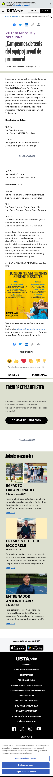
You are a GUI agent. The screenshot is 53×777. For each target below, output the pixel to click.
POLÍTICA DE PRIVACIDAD (26, 706)
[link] (14, 25)
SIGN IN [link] (45, 10)
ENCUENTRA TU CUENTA (26, 711)
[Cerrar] (49, 742)
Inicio (7, 16)
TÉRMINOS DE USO (26, 680)
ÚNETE (33, 10)
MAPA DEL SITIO (26, 695)
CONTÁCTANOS (26, 675)
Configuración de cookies (25, 758)
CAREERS (27, 664)
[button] (50, 4)
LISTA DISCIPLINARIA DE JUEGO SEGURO (27, 690)
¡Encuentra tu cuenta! (21, 5)
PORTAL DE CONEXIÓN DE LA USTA (26, 685)
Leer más (10, 512)
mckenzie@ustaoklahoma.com (30, 329)
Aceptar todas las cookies (25, 772)
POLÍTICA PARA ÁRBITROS (26, 700)
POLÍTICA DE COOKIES (26, 721)
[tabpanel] (26, 406)
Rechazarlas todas (25, 765)
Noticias (15, 16)
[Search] (50, 16)
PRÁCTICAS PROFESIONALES (26, 669)
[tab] (13, 376)
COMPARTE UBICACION (26, 420)
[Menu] (3, 10)
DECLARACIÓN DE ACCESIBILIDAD (26, 716)
